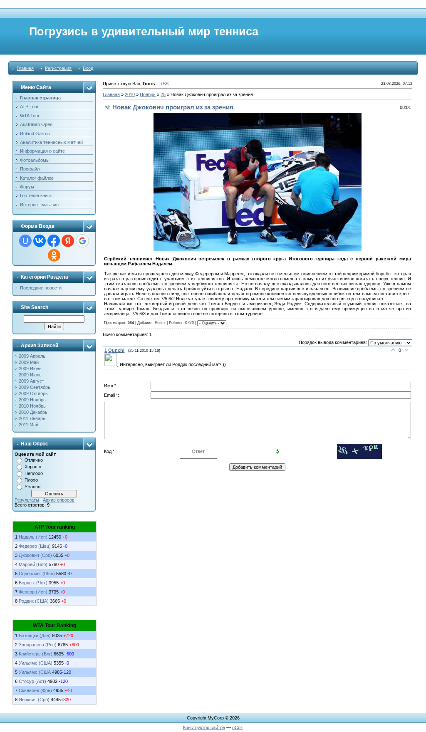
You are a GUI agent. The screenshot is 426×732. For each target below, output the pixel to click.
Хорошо (33, 466)
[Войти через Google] (82, 240)
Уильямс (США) (35, 662)
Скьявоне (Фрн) (36, 690)
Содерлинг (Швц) (37, 573)
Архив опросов (58, 499)
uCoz (237, 727)
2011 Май (28, 424)
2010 (130, 94)
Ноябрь (148, 94)
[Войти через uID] (25, 241)
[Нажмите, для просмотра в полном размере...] (258, 249)
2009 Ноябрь (32, 399)
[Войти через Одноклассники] (54, 255)
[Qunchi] (112, 364)
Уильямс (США (35, 672)
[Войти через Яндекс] (68, 241)
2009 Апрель (32, 356)
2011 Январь (32, 418)
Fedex (160, 323)
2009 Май (29, 362)
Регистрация (58, 68)
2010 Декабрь (33, 412)
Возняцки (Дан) (35, 635)
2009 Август (31, 380)
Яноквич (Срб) (34, 699)
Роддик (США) (34, 600)
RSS (163, 83)
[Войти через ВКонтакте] (39, 241)
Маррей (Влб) (33, 564)
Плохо (31, 479)
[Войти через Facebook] (53, 241)
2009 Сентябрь (34, 387)
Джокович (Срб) (35, 555)
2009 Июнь (30, 368)
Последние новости (41, 287)
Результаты (27, 499)
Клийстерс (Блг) (36, 653)
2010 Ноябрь (32, 405)
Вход (88, 68)
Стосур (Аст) (33, 681)
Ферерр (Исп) (33, 591)
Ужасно (32, 486)
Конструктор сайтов (204, 727)
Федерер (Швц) (35, 546)
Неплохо (34, 473)
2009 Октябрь (33, 393)
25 (163, 94)
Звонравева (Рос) (38, 644)
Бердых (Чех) (33, 582)
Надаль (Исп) (33, 536)
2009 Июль (30, 374)
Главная (25, 68)
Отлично (34, 460)
